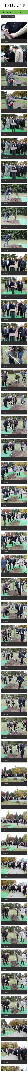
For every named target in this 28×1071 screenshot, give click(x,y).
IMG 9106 (5, 621)
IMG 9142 (5, 88)
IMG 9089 (5, 1015)
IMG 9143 (5, 64)
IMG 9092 (5, 946)
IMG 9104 (5, 667)
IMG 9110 (5, 528)
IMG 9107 (5, 598)
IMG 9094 (5, 899)
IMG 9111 (5, 505)
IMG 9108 (5, 575)
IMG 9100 (5, 760)
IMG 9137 (5, 134)
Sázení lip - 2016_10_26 (13, 12)
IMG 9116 (5, 389)
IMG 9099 (5, 783)
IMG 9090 (5, 992)
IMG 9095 (5, 876)
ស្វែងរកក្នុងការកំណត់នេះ (9, 16)
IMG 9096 (5, 853)
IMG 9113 (5, 459)
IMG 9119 (5, 343)
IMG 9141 (5, 111)
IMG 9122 (5, 273)
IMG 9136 (5, 157)
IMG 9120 (5, 320)
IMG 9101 (5, 737)
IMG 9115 (5, 412)
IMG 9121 (5, 296)
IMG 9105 (5, 644)
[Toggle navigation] (24, 5)
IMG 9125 (5, 250)
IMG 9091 (5, 969)
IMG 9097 (5, 830)
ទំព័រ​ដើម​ (3, 12)
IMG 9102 (5, 714)
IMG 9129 (5, 227)
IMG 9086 (5, 1062)
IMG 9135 (5, 180)
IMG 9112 (5, 482)
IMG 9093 (5, 923)
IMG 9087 (5, 1039)
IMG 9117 (5, 366)
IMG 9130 (5, 204)
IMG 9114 (5, 435)
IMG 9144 (5, 41)
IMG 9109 (5, 551)
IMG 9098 (5, 807)
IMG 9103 (5, 691)
